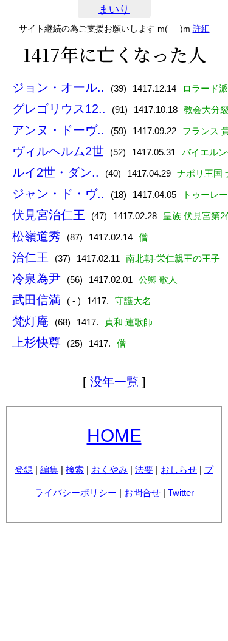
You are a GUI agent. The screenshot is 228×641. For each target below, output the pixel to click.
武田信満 (36, 300)
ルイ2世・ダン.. (55, 172)
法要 (144, 469)
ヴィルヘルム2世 (58, 151)
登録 (24, 469)
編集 (49, 469)
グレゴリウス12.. (59, 108)
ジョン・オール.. (58, 87)
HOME (114, 436)
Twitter (181, 492)
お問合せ (142, 492)
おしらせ (179, 469)
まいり (114, 9)
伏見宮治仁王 (48, 215)
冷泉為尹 (36, 278)
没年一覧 (114, 381)
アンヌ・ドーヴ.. (58, 130)
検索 (75, 469)
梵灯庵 (30, 321)
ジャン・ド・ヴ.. (58, 193)
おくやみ (109, 469)
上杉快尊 (36, 342)
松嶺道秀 (36, 236)
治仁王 (30, 257)
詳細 (201, 28)
